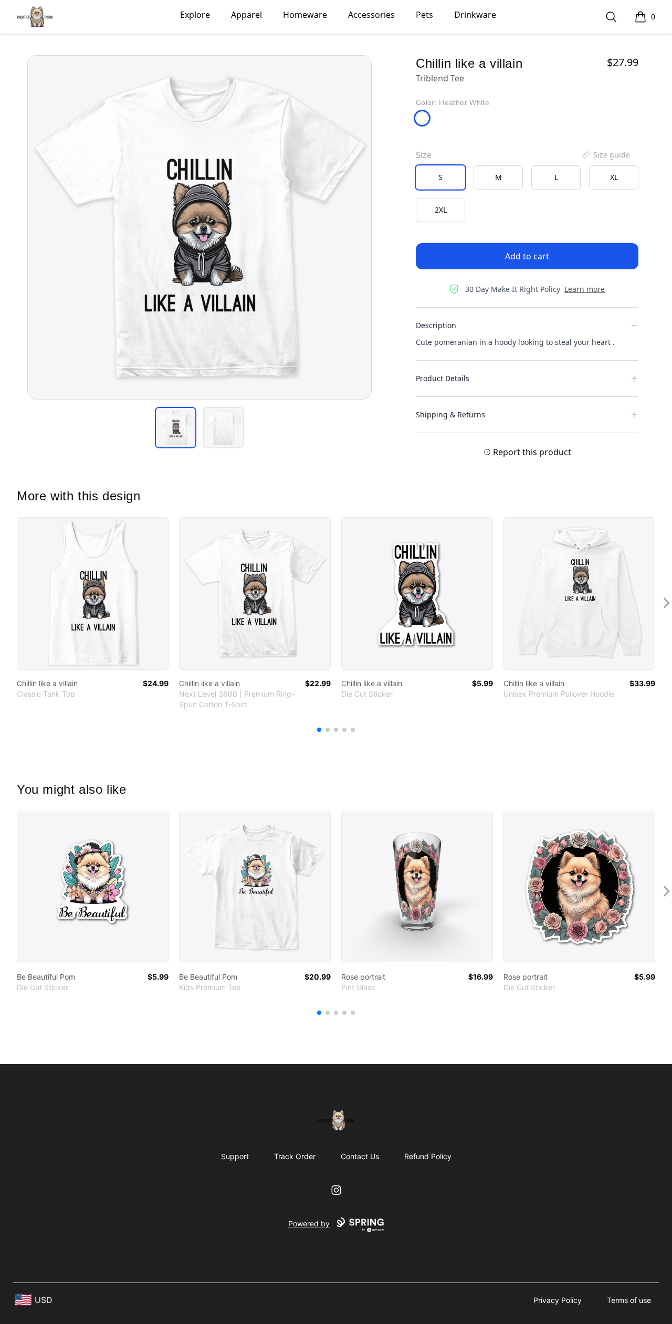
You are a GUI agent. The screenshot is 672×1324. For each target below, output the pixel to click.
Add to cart (527, 256)
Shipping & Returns (450, 414)
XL (614, 177)
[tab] (175, 427)
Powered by (309, 1223)
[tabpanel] (199, 227)
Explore (195, 14)
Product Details (442, 378)
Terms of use (629, 1300)
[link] (92, 593)
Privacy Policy (557, 1300)
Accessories (371, 14)
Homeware (305, 14)
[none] (605, 155)
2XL (441, 210)
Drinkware (475, 14)
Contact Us (360, 1156)
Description (436, 325)
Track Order (295, 1156)
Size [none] (424, 155)
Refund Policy (428, 1156)
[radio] (440, 177)
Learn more (584, 289)
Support (235, 1156)
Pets (424, 14)
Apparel (246, 14)
